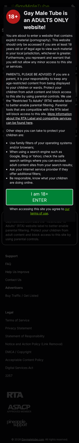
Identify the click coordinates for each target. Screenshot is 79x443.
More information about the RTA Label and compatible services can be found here (39, 118)
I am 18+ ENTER (39, 197)
